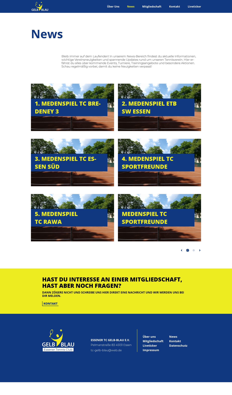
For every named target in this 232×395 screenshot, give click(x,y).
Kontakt (174, 6)
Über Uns (113, 6)
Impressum (151, 350)
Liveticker (194, 6)
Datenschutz (178, 345)
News (130, 6)
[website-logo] (40, 6)
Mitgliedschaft (151, 6)
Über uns (149, 337)
